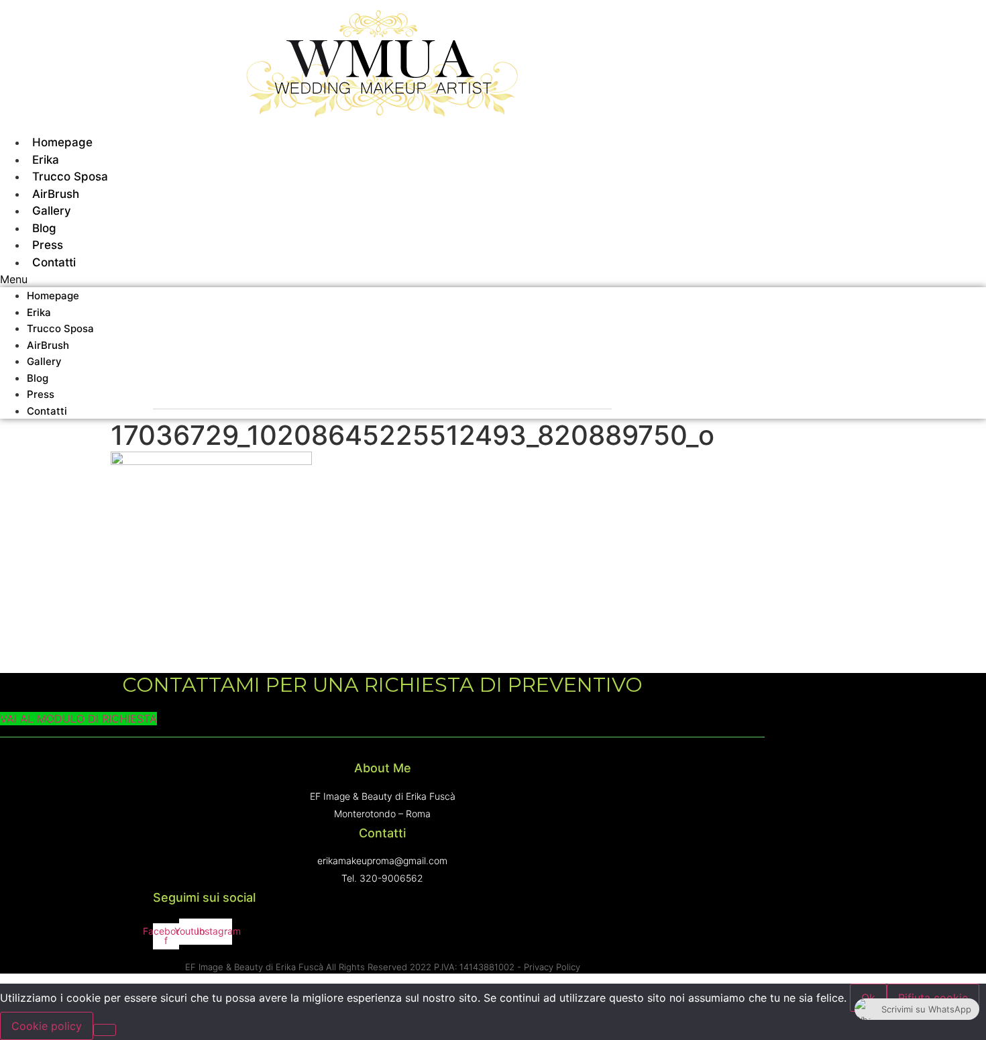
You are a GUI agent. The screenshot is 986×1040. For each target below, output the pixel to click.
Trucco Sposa (60, 328)
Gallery (44, 361)
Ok (868, 997)
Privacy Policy (552, 966)
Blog (37, 378)
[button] (382, 279)
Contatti (54, 262)
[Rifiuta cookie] (104, 1030)
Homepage (53, 295)
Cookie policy (46, 1026)
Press (40, 394)
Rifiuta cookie (933, 997)
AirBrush (48, 345)
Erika (39, 312)
